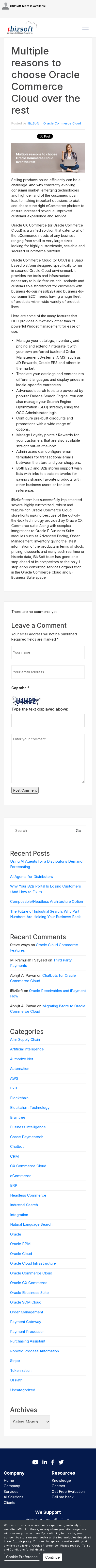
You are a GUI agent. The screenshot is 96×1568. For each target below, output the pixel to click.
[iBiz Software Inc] (22, 27)
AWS (14, 1078)
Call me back (63, 1497)
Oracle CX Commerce (29, 1282)
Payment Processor (27, 1331)
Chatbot (17, 1146)
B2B (13, 1088)
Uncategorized (22, 1390)
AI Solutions (13, 1497)
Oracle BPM (20, 1243)
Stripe (15, 1360)
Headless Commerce (28, 1195)
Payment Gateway (25, 1321)
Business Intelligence (28, 1127)
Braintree (17, 1117)
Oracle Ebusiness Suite (29, 1292)
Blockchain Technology (29, 1107)
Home (9, 1480)
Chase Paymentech (26, 1136)
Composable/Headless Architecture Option (46, 901)
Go (78, 830)
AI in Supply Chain (25, 1039)
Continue (52, 1557)
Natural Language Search (31, 1224)
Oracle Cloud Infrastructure (33, 1263)
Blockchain (19, 1098)
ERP (13, 1185)
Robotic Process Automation (34, 1351)
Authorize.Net (21, 1059)
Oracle (15, 1234)
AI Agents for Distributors (31, 876)
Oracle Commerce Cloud (62, 123)
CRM (14, 1156)
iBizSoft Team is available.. (28, 6)
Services (11, 1491)
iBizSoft (33, 123)
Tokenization (21, 1370)
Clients (9, 1502)
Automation (19, 1068)
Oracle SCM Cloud (25, 1302)
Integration (19, 1214)
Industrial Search (24, 1204)
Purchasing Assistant (27, 1341)
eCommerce (21, 1175)
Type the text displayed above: (39, 709)
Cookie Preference (22, 1557)
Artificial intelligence (27, 1049)
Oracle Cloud (21, 1253)
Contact (58, 1485)
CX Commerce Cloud (28, 1166)
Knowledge (61, 1480)
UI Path (16, 1380)
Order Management (26, 1312)
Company (12, 1485)
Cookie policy (22, 1541)
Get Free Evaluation (68, 1491)
